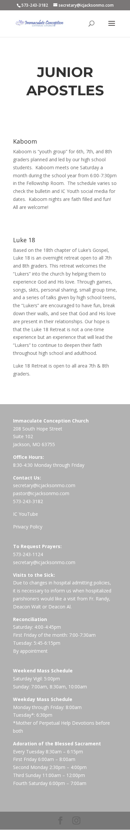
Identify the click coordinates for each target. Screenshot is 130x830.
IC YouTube (25, 514)
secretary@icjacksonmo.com (44, 485)
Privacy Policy (27, 526)
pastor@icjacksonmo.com (41, 493)
